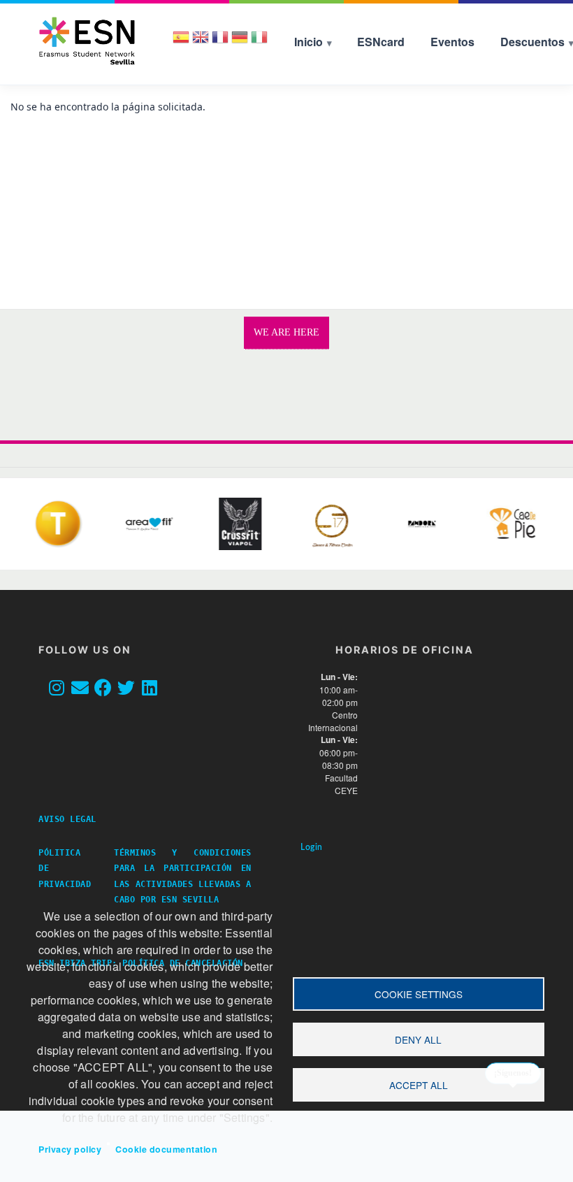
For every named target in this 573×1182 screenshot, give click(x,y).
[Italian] (259, 42)
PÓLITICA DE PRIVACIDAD (64, 868)
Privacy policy (69, 1149)
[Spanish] (181, 42)
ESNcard (381, 42)
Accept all (418, 1085)
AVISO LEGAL (72, 819)
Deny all (418, 1039)
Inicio (308, 42)
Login (311, 847)
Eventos (452, 42)
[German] (239, 42)
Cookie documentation (166, 1149)
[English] (200, 42)
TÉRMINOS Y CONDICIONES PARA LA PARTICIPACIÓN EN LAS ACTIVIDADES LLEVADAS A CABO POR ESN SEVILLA (183, 875)
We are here (286, 332)
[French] (220, 42)
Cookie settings (419, 994)
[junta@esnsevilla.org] (84, 688)
